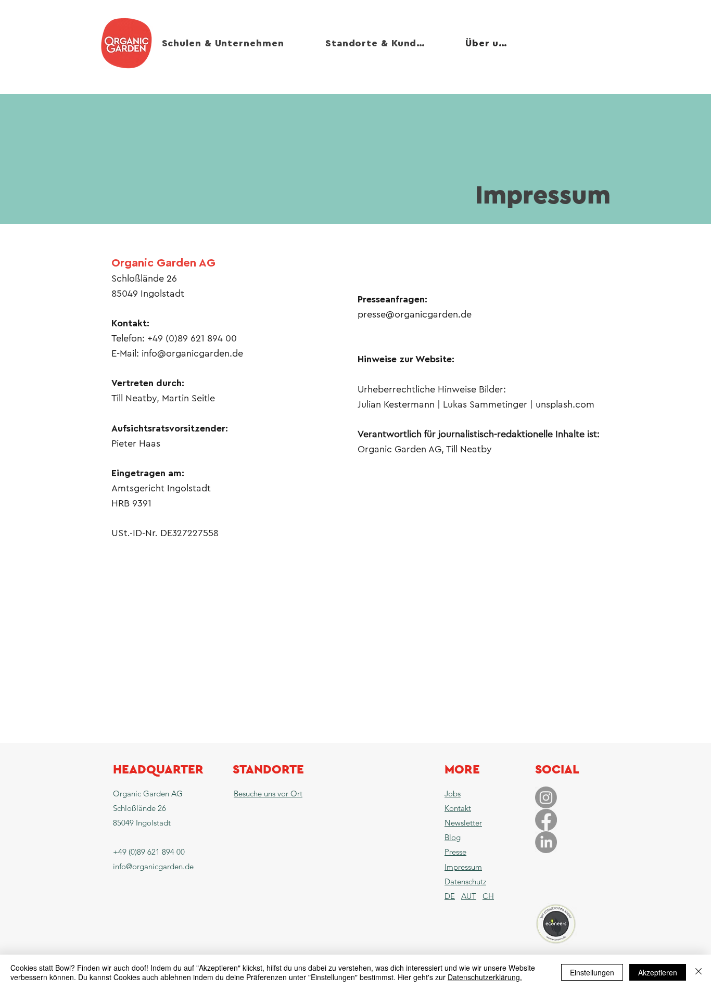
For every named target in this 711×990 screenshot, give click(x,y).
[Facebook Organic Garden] (546, 820)
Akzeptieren (657, 972)
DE (450, 896)
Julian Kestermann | (400, 404)
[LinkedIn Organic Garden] (546, 842)
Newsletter (463, 823)
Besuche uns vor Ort (268, 793)
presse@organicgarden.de (415, 314)
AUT (468, 896)
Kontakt (458, 808)
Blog (453, 837)
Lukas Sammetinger (485, 404)
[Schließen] (698, 972)
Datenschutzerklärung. (485, 977)
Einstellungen (592, 972)
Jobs (453, 793)
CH (488, 896)
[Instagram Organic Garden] (546, 797)
